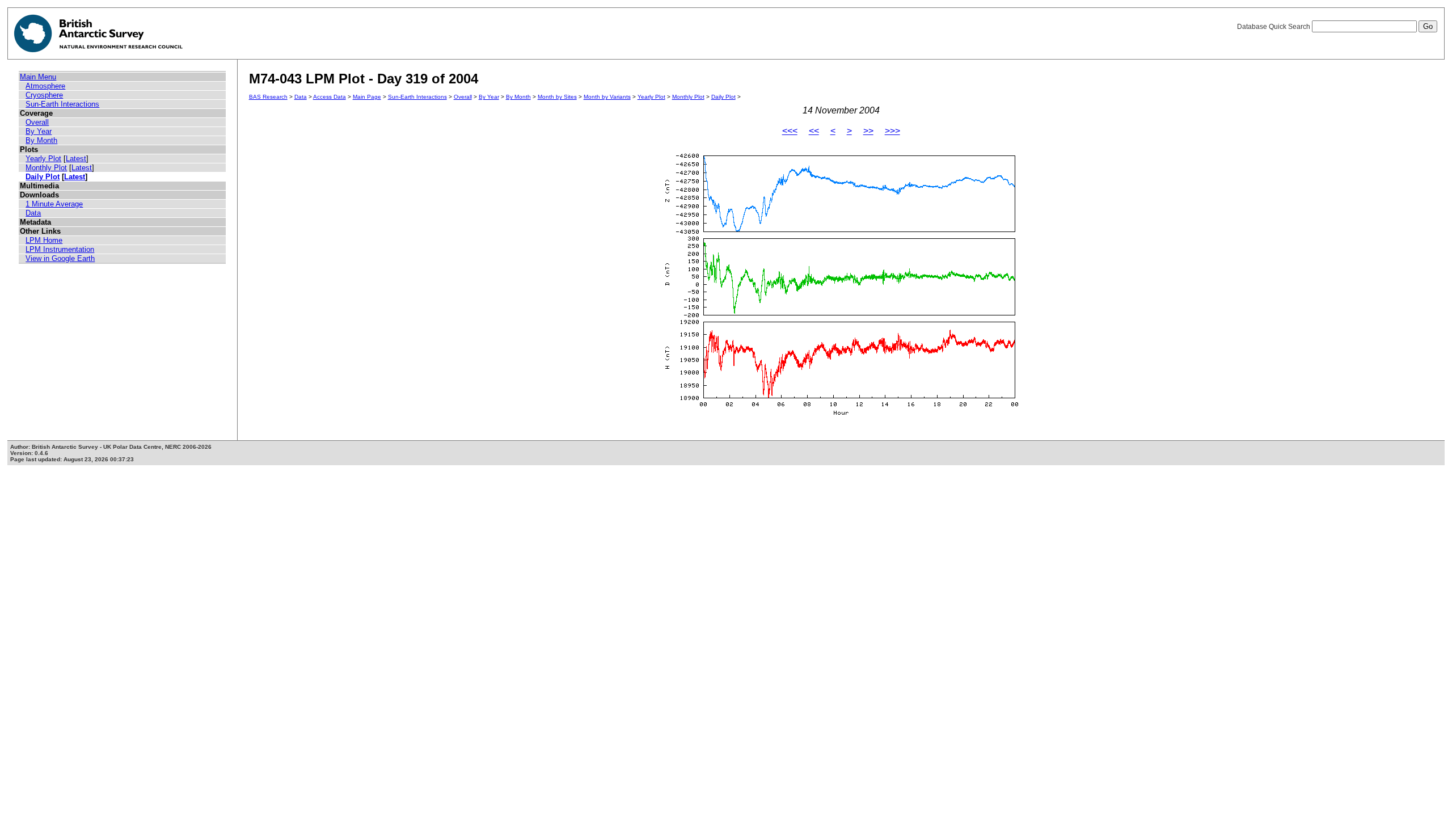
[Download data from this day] (841, 415)
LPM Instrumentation (60, 249)
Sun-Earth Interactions (62, 104)
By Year (39, 131)
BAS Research (268, 97)
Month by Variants (607, 97)
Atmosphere (45, 86)
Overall (37, 122)
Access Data (329, 97)
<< (814, 131)
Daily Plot (43, 176)
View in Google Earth (60, 258)
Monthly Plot (46, 167)
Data (33, 213)
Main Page (367, 97)
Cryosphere (44, 95)
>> (868, 131)
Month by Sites (557, 97)
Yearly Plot (43, 158)
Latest (76, 158)
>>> (892, 131)
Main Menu (38, 77)
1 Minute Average (54, 204)
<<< (789, 131)
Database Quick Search (1274, 27)
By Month (41, 140)
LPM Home (44, 240)
